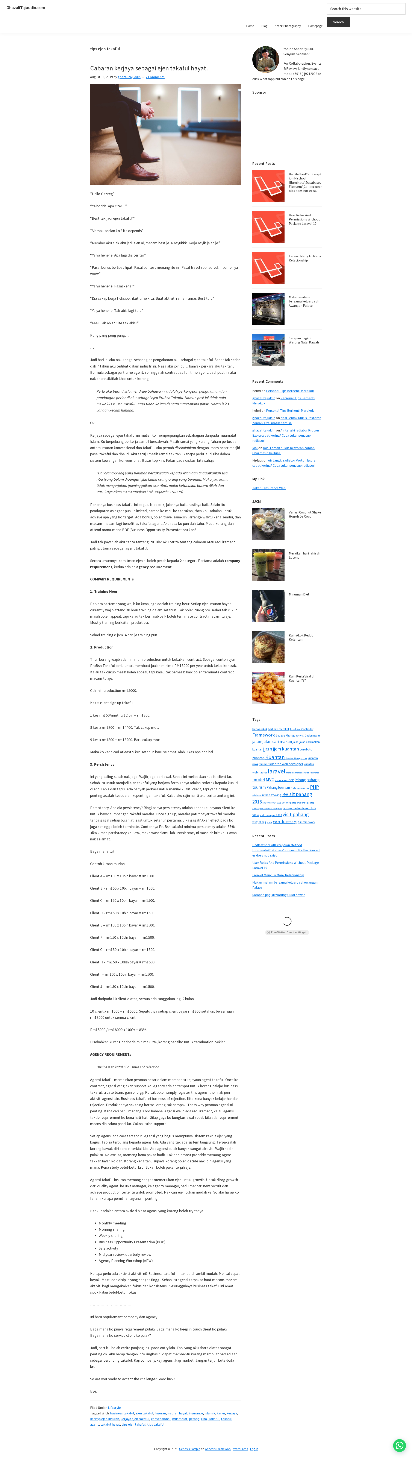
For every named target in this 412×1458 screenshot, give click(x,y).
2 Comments (155, 77)
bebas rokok (259, 729)
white (269, 822)
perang (194, 1419)
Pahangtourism (278, 787)
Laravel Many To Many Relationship (305, 258)
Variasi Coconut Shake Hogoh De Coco (305, 514)
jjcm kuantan (286, 749)
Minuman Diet (299, 594)
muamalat (180, 1419)
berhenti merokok (278, 729)
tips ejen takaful (134, 1424)
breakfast (295, 729)
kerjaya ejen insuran (104, 1419)
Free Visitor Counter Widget (288, 932)
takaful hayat (110, 1424)
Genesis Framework (218, 1449)
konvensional (161, 1419)
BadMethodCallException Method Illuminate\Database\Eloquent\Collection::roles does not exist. (305, 182)
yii (295, 822)
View (255, 815)
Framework (263, 735)
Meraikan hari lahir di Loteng (304, 555)
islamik (209, 1413)
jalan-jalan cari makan (272, 741)
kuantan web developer (286, 764)
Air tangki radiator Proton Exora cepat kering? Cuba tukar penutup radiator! (285, 435)
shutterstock (269, 802)
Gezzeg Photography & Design (294, 735)
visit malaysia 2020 (271, 815)
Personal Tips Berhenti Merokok (290, 391)
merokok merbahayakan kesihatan (303, 772)
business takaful (122, 1413)
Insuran (160, 1413)
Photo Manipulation (300, 788)
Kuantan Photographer (296, 758)
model (258, 779)
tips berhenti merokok (301, 808)
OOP (291, 780)
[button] (399, 1445)
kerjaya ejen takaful (135, 1419)
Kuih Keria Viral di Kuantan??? (301, 678)
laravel (276, 771)
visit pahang (296, 814)
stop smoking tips (300, 802)
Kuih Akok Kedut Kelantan (301, 637)
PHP (314, 787)
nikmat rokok (281, 780)
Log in (254, 1449)
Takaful (214, 1419)
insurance (196, 1413)
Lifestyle (114, 1407)
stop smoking (284, 802)
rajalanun (257, 795)
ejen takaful (144, 1413)
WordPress (240, 1449)
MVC (270, 779)
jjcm (267, 748)
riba (204, 1419)
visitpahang (259, 822)
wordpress (283, 821)
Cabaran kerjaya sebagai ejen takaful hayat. (149, 68)
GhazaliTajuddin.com (25, 7)
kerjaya (232, 1413)
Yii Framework (306, 822)
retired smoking (271, 795)
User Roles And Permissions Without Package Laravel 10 (304, 219)
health (317, 735)
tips (285, 808)
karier (221, 1413)
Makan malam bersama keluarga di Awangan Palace (303, 301)
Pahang (300, 780)
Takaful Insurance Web (269, 488)
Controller (307, 729)
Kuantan (275, 757)
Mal (255, 448)
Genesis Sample (189, 1449)
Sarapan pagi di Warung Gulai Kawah (304, 340)
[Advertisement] (287, 126)
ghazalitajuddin (263, 398)
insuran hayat (177, 1413)
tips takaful (155, 1424)
